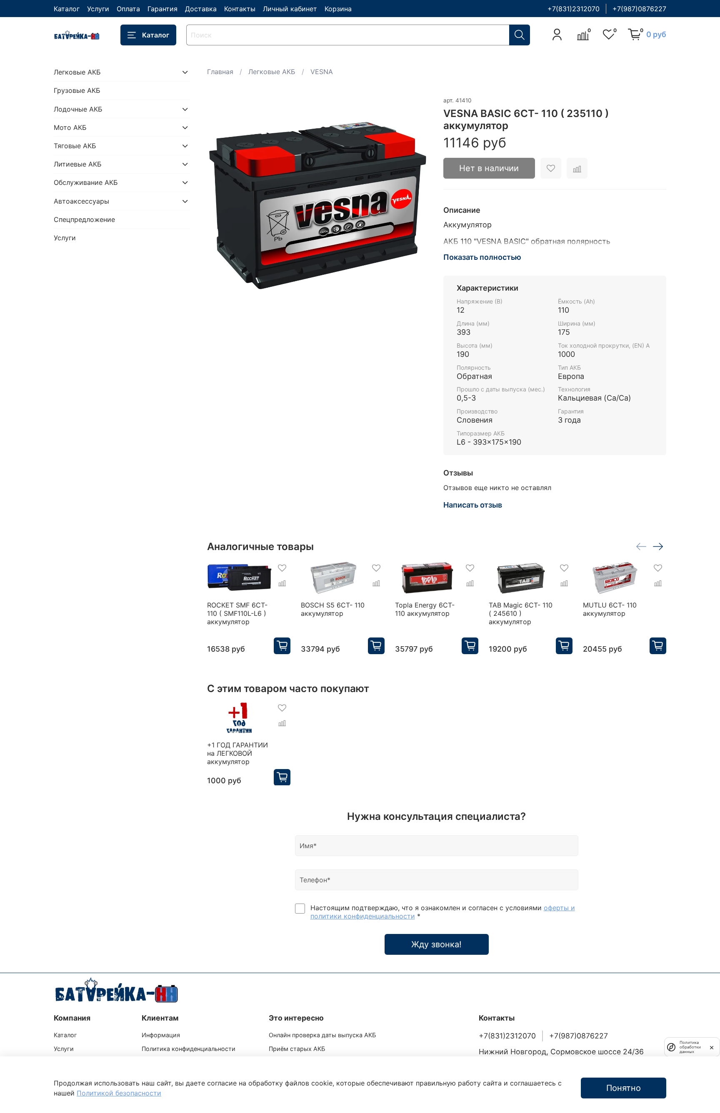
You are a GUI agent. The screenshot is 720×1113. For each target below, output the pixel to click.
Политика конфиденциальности (188, 1048)
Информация (161, 1034)
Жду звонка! (436, 944)
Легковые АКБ (271, 71)
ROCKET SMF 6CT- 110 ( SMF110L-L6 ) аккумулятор (237, 613)
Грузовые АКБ (77, 90)
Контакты (239, 9)
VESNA (321, 71)
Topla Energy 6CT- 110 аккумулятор (424, 609)
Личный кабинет (290, 9)
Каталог (67, 9)
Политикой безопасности (119, 1093)
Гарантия (163, 9)
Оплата (128, 9)
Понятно (623, 1088)
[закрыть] (711, 1047)
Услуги (98, 9)
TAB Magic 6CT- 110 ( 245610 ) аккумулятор (520, 613)
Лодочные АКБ (78, 109)
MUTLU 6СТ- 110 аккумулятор (609, 609)
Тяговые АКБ (75, 146)
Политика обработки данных (690, 1047)
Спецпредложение (84, 219)
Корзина (338, 9)
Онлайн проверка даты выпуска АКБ (322, 1034)
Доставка (201, 9)
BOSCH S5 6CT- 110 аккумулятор (333, 609)
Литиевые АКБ (78, 164)
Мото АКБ (70, 127)
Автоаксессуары (81, 201)
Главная (220, 71)
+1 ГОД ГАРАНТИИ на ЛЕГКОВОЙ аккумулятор (237, 752)
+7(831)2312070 (574, 9)
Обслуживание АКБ (86, 182)
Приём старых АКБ (297, 1048)
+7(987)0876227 (639, 9)
